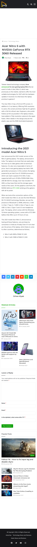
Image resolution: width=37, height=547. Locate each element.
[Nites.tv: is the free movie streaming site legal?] (7, 486)
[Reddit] (22, 277)
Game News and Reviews (18, 538)
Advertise (8, 535)
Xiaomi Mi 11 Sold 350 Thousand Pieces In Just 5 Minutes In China (10, 334)
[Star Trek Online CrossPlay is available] (7, 493)
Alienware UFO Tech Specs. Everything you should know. (27, 322)
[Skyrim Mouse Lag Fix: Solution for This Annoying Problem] (7, 471)
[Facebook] (4, 277)
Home (5, 41)
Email (4, 410)
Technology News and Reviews (22, 535)
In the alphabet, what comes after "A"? (14, 417)
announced (5, 87)
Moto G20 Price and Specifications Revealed (26, 361)
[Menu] (35, 5)
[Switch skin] (28, 5)
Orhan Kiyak (7, 58)
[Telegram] (31, 277)
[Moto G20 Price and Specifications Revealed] (27, 350)
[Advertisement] (18, 23)
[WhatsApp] (26, 277)
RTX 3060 (16, 188)
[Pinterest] (17, 277)
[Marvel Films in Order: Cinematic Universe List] (7, 478)
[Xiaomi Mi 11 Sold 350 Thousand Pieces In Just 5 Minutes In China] (10, 320)
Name (4, 403)
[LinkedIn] (13, 277)
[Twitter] (8, 277)
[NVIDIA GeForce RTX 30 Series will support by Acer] (10, 346)
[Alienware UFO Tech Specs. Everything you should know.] (27, 314)
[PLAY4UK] (5, 4)
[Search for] (31, 5)
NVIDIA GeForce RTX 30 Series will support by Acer (10, 354)
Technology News (13, 41)
